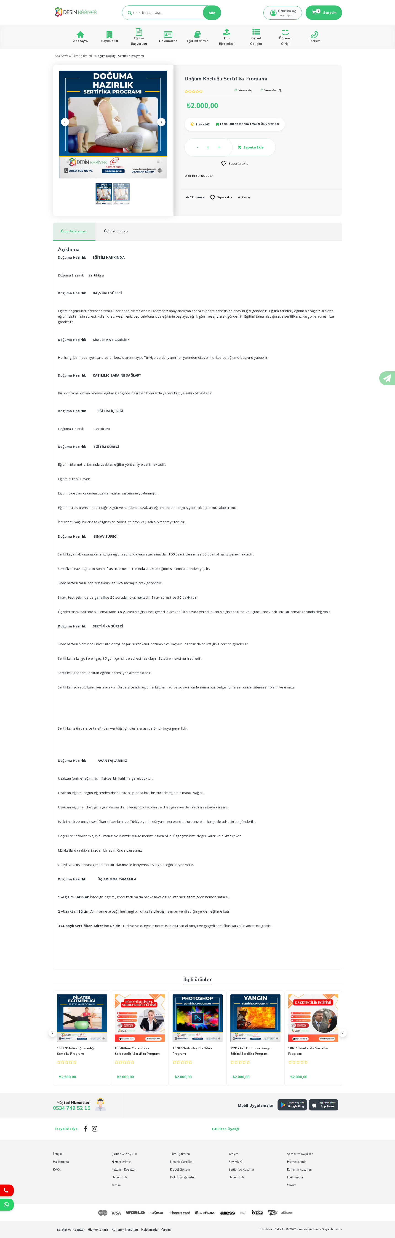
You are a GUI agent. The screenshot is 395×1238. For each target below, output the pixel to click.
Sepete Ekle (253, 147)
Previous (65, 122)
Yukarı (380, 1228)
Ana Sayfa (62, 56)
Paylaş (246, 197)
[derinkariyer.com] (75, 17)
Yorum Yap (245, 90)
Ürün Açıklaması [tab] (74, 231)
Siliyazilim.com (332, 1229)
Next (161, 122)
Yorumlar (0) (272, 90)
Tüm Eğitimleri (82, 56)
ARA (212, 13)
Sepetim (327, 12)
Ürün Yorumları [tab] (116, 231)
